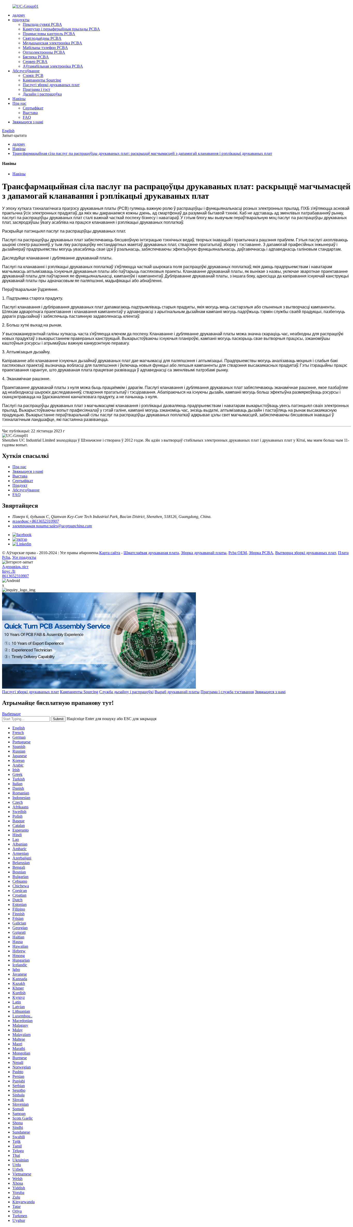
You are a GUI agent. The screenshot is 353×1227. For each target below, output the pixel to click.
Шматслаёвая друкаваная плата (151, 553)
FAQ (27, 117)
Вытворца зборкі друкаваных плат (305, 553)
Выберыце (11, 714)
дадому (18, 15)
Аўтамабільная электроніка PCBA (53, 66)
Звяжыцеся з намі (27, 122)
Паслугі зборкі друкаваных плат (51, 85)
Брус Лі (8, 571)
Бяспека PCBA (36, 57)
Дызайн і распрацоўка (42, 94)
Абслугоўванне (26, 71)
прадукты (20, 20)
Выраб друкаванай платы (177, 692)
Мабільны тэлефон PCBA (45, 47)
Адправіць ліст (15, 566)
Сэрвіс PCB (33, 75)
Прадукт (19, 485)
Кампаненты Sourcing (42, 80)
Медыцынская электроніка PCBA (52, 43)
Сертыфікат (33, 108)
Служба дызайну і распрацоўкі (126, 692)
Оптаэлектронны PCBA (44, 52)
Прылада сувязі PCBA (42, 24)
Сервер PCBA (35, 61)
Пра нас (19, 103)
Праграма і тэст (36, 89)
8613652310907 (15, 576)
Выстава (30, 112)
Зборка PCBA (261, 553)
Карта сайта (109, 553)
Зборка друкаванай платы (203, 553)
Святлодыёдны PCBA (42, 38)
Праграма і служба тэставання (227, 692)
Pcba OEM (237, 553)
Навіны (19, 99)
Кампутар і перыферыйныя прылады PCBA (61, 29)
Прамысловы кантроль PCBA (49, 33)
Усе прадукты (24, 557)
